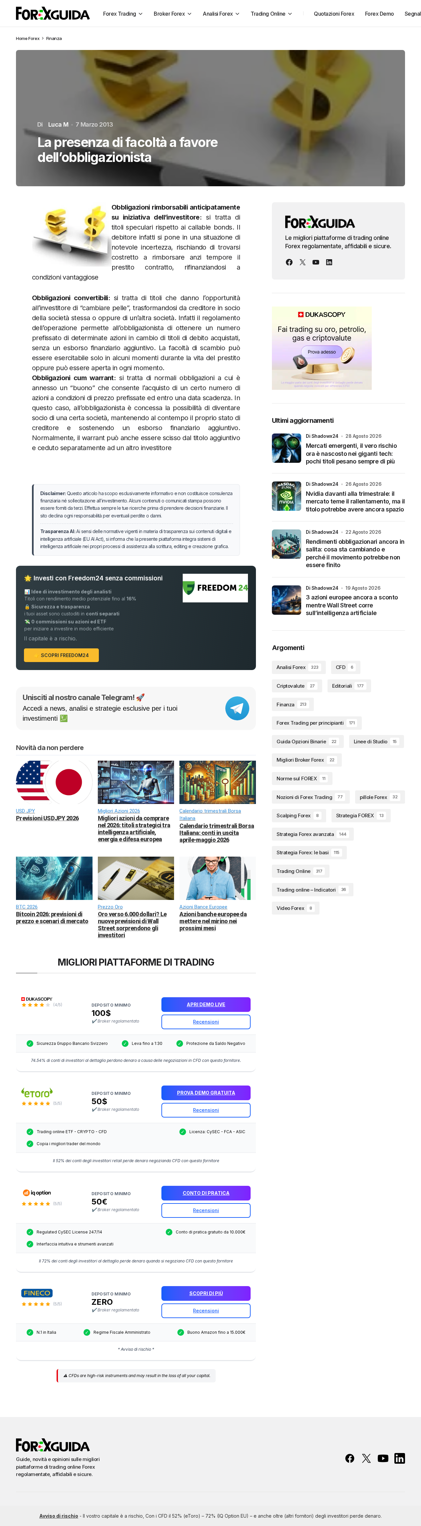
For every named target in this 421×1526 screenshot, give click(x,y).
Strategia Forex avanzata (311, 834)
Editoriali (348, 686)
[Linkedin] (329, 262)
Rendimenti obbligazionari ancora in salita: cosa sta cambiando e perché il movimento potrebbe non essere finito (355, 553)
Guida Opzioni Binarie (306, 741)
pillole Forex (378, 797)
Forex (33, 38)
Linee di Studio (375, 741)
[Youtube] (315, 262)
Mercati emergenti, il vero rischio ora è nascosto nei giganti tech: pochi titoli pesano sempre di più (351, 453)
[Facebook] (289, 262)
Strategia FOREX (359, 815)
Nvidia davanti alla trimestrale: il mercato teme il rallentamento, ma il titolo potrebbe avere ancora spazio (355, 501)
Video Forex (294, 908)
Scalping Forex (297, 815)
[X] (302, 262)
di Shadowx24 (322, 436)
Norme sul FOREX (301, 778)
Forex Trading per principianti (315, 723)
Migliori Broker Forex (305, 760)
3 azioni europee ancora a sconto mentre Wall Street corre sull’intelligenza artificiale (352, 605)
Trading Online (299, 871)
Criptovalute (296, 686)
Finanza (54, 38)
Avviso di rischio (58, 1516)
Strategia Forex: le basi (308, 852)
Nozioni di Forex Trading (309, 797)
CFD (344, 667)
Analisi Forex (297, 667)
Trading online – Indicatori (311, 889)
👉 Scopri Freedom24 (61, 655)
